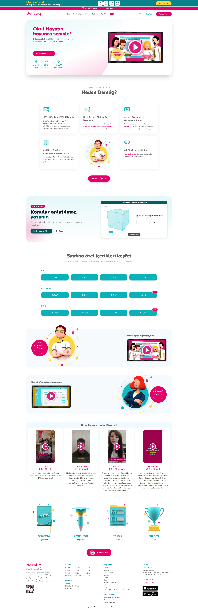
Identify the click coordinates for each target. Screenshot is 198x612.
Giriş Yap (149, 14)
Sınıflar (67, 14)
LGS (105, 585)
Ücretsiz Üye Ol (164, 14)
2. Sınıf (77, 568)
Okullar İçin (77, 14)
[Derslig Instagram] (147, 582)
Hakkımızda (69, 588)
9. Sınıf (88, 573)
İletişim (94, 14)
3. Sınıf (88, 568)
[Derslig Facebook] (144, 582)
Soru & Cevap (108, 573)
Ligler (106, 578)
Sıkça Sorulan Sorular (72, 586)
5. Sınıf (77, 570)
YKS (105, 587)
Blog (105, 580)
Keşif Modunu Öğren (41, 231)
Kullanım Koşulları (110, 600)
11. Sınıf (78, 576)
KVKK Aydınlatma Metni (112, 597)
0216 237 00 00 (91, 8)
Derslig (98, 607)
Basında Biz (102, 552)
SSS (86, 14)
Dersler (106, 570)
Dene (61, 231)
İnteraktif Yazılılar (110, 583)
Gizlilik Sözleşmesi (110, 602)
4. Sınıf (67, 570)
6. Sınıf (88, 570)
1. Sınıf (67, 568)
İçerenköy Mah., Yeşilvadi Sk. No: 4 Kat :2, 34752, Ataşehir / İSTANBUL (156, 574)
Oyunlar (106, 575)
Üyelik (106, 568)
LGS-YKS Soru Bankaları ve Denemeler (117, 590)
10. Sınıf (68, 576)
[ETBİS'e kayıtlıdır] (30, 590)
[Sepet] (139, 14)
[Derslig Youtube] (153, 582)
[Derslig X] (150, 582)
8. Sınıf (77, 573)
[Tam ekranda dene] (164, 207)
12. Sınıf (88, 576)
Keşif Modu (107, 14)
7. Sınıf (67, 573)
